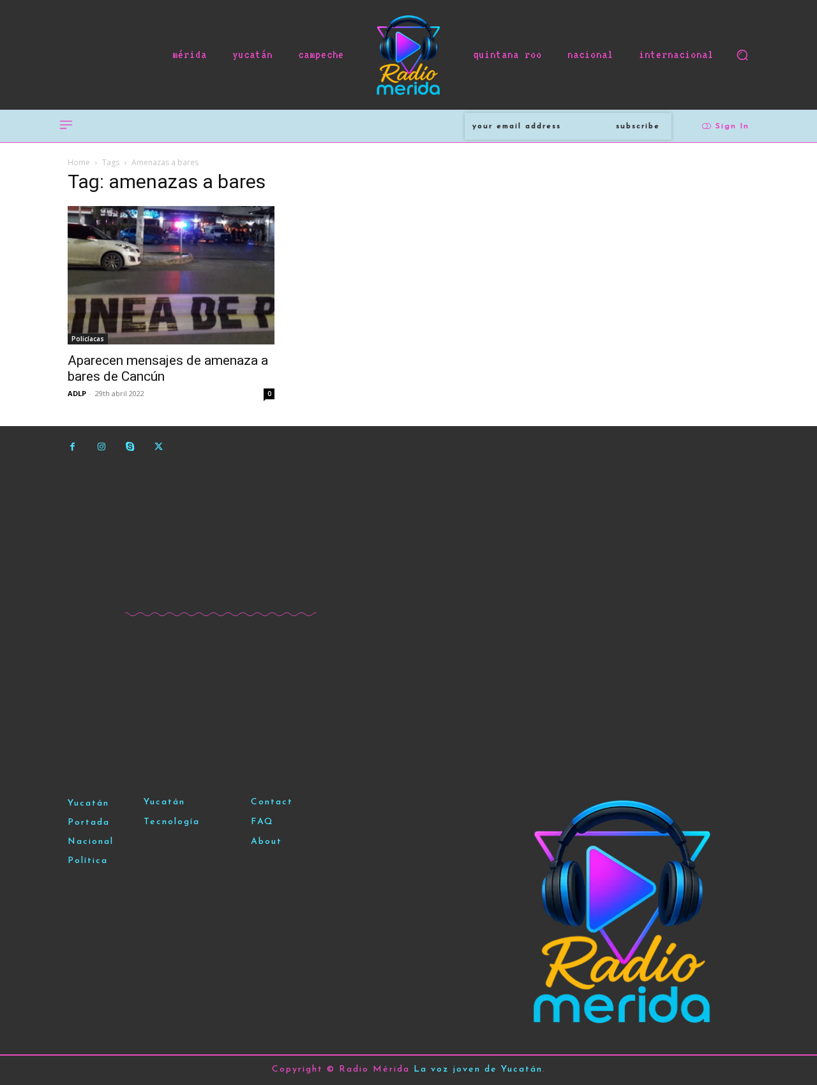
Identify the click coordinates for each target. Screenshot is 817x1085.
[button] (742, 54)
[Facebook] (72, 447)
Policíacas (87, 338)
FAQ (262, 822)
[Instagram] (101, 447)
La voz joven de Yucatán (478, 1069)
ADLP (77, 393)
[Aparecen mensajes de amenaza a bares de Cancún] (171, 275)
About (266, 841)
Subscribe (638, 126)
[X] (158, 447)
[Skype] (130, 447)
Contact (272, 802)
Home (79, 162)
